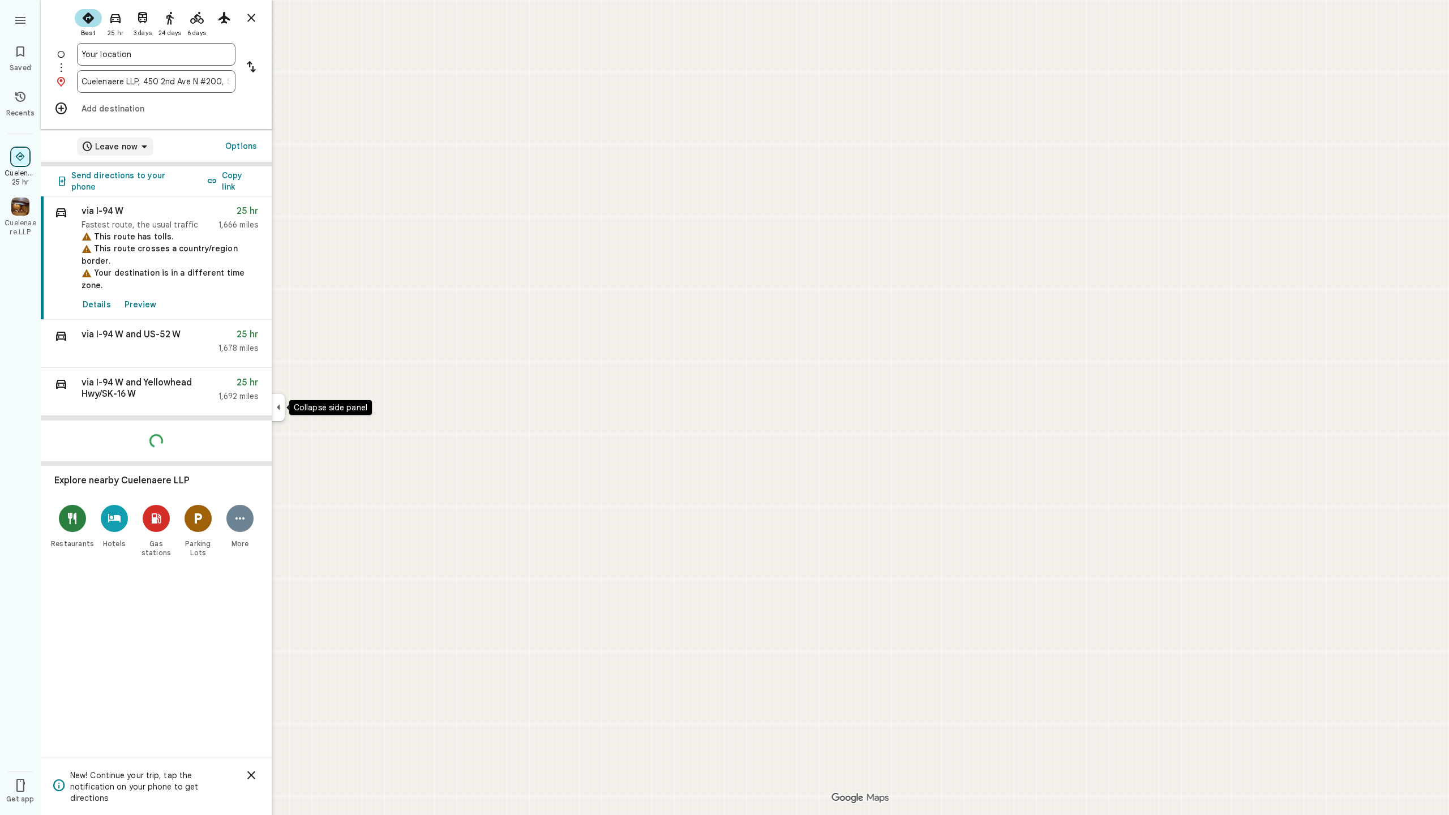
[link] (156, 258)
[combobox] (156, 54)
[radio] (88, 21)
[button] (156, 344)
